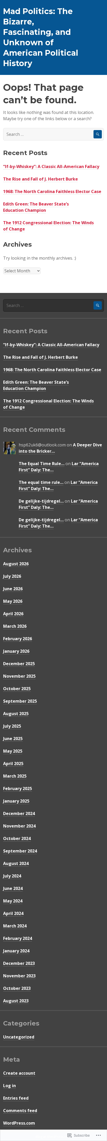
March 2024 (14, 926)
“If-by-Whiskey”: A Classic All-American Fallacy (51, 166)
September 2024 (20, 851)
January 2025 (16, 801)
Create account (19, 1073)
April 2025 (13, 763)
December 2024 (19, 813)
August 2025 (16, 713)
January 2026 (16, 651)
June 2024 (13, 888)
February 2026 (17, 639)
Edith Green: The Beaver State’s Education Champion (36, 207)
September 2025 (20, 701)
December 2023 (19, 963)
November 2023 (19, 976)
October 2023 (17, 988)
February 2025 (17, 788)
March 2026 (14, 626)
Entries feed (16, 1098)
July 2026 (12, 576)
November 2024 (19, 826)
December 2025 (19, 663)
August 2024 (16, 863)
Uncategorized (18, 1037)
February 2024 (17, 938)
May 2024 (12, 901)
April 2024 (13, 913)
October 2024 (17, 838)
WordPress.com (19, 1123)
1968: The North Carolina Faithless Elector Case (52, 191)
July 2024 (12, 876)
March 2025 (14, 776)
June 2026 (13, 589)
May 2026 (12, 601)
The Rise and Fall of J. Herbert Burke (40, 179)
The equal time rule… (41, 482)
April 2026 (13, 614)
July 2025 (12, 726)
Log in (9, 1085)
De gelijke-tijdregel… (41, 501)
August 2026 (16, 564)
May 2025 (12, 751)
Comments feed (20, 1110)
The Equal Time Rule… (41, 463)
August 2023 (16, 1001)
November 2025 (19, 676)
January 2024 (16, 951)
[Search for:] (53, 134)
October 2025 (17, 688)
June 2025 (13, 738)
